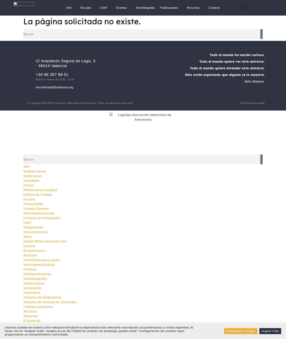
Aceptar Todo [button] (270, 331)
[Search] (261, 34)
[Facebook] (127, 74)
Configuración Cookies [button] (240, 331)
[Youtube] (159, 74)
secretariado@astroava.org (54, 87)
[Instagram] (137, 74)
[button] (243, 8)
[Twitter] (148, 74)
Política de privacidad (252, 103)
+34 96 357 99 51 (52, 74)
